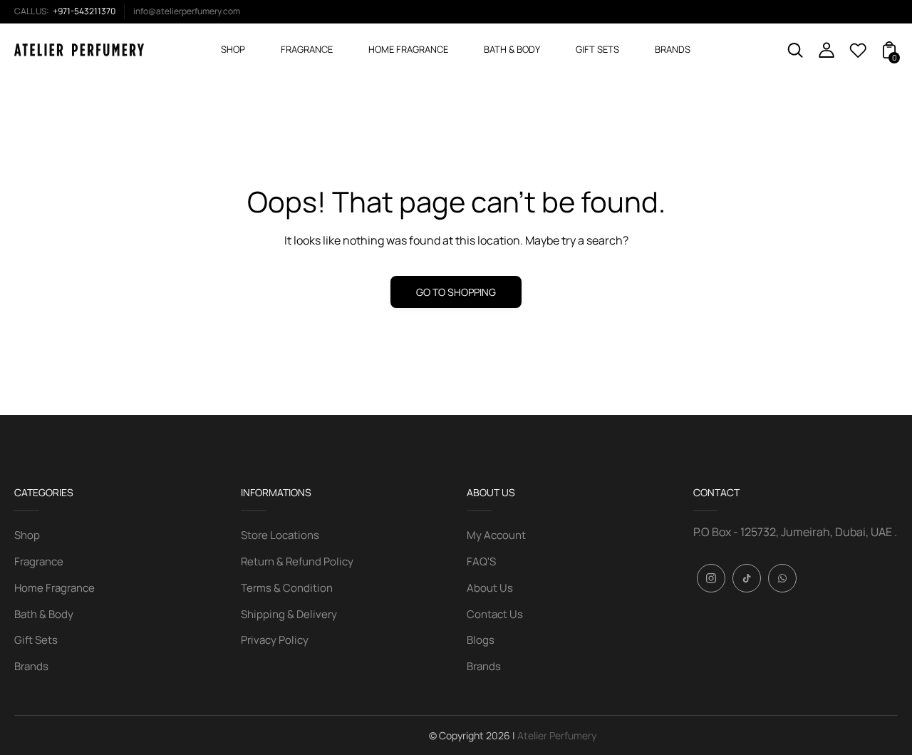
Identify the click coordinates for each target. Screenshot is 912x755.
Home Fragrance (54, 587)
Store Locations (280, 535)
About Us (490, 587)
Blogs (480, 639)
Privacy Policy (275, 639)
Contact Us (495, 614)
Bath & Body (43, 614)
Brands (31, 666)
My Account (496, 535)
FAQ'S (481, 561)
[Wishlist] (857, 54)
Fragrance (38, 561)
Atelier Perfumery (556, 735)
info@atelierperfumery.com (186, 11)
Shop (27, 535)
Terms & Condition (287, 587)
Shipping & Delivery (289, 614)
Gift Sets (36, 639)
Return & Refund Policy (297, 561)
